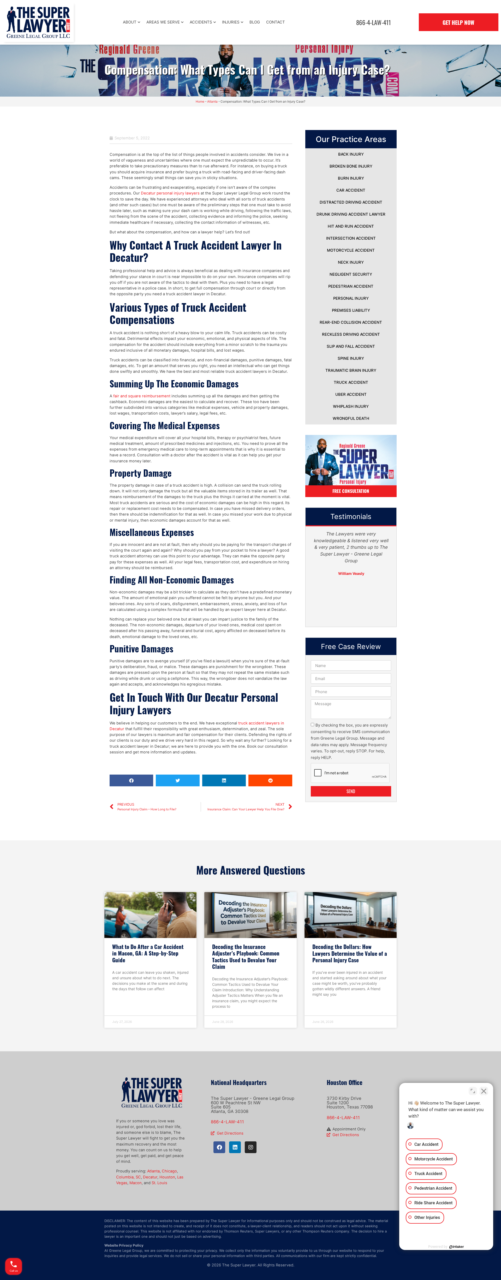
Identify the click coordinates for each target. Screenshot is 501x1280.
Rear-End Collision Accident (351, 322)
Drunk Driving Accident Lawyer (351, 214)
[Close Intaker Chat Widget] (484, 1091)
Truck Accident (351, 382)
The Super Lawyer (238, 1265)
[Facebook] (219, 1147)
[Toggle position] (473, 1091)
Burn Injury (351, 178)
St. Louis (159, 1183)
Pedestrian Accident (350, 286)
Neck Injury (351, 262)
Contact (275, 22)
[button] (131, 780)
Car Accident (350, 190)
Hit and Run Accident (351, 226)
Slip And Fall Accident (351, 346)
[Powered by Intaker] (456, 1246)
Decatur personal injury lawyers (170, 193)
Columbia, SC (128, 1177)
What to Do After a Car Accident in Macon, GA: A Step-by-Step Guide (147, 953)
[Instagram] (251, 1147)
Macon (135, 1183)
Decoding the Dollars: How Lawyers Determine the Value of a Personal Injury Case (349, 953)
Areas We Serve (163, 22)
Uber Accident (351, 394)
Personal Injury (351, 298)
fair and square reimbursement (141, 396)
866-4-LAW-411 (227, 1121)
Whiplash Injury (351, 406)
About (129, 22)
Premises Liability (351, 310)
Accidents (201, 22)
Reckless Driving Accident (351, 334)
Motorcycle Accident (351, 250)
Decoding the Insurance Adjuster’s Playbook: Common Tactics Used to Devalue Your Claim (245, 956)
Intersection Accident (351, 238)
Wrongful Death (351, 418)
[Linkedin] (235, 1147)
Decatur (150, 1177)
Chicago (169, 1171)
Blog (254, 22)
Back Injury (351, 154)
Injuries (231, 22)
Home (200, 101)
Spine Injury (351, 358)
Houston (167, 1177)
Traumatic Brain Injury (350, 370)
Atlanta (212, 101)
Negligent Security (351, 274)
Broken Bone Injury (351, 166)
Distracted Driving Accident (351, 202)
